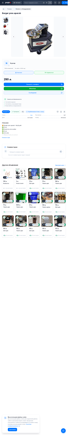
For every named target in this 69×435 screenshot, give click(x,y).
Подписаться (49, 72)
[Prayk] (8, 3)
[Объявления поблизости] (46, 2)
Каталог (18, 2)
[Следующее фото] (63, 36)
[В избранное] (57, 111)
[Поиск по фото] (43, 2)
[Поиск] (50, 2)
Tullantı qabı (45, 183)
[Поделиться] (61, 111)
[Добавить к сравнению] (11, 174)
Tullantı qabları (46, 207)
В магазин (19, 72)
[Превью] (5, 20)
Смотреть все (59, 165)
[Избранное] (55, 2)
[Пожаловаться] (64, 111)
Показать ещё (6, 137)
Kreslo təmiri (19, 183)
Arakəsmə (6, 183)
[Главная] (3, 9)
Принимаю (12, 429)
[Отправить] (60, 151)
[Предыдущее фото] (13, 36)
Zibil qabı (31, 183)
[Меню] (3, 2)
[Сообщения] (59, 2)
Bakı (31, 115)
